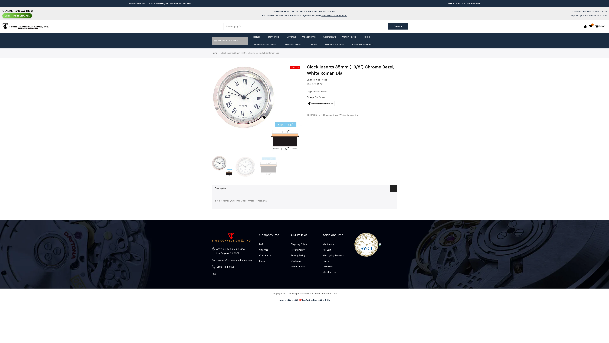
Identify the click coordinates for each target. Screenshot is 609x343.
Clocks (313, 44)
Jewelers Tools (292, 44)
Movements (309, 36)
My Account (329, 244)
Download (328, 266)
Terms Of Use (298, 266)
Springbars (329, 36)
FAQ (261, 244)
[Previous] (217, 109)
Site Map (264, 249)
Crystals (291, 36)
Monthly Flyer (330, 272)
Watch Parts (348, 36)
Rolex (367, 36)
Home (214, 53)
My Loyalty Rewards (333, 255)
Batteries (273, 36)
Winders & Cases (334, 44)
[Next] (296, 109)
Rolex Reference (361, 44)
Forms (326, 260)
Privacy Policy (298, 255)
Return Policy (298, 249)
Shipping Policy (299, 244)
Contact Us (265, 255)
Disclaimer (296, 260)
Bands (257, 36)
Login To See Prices (317, 79)
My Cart (327, 249)
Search (398, 26)
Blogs (262, 260)
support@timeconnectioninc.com (589, 15)
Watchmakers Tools (264, 44)
